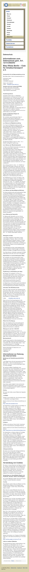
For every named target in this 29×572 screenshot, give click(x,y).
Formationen (9, 47)
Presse (8, 32)
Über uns (9, 14)
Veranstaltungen (10, 22)
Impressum (19, 568)
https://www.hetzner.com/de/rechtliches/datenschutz (14, 430)
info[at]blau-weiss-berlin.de (12, 84)
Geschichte (9, 30)
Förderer (9, 28)
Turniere (9, 24)
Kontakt (8, 26)
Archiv (8, 34)
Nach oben (25, 568)
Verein (8, 11)
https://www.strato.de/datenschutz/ (10, 403)
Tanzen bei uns (10, 43)
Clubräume (9, 20)
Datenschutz (9, 36)
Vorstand (9, 18)
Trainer (8, 16)
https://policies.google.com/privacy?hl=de (12, 539)
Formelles (9, 40)
